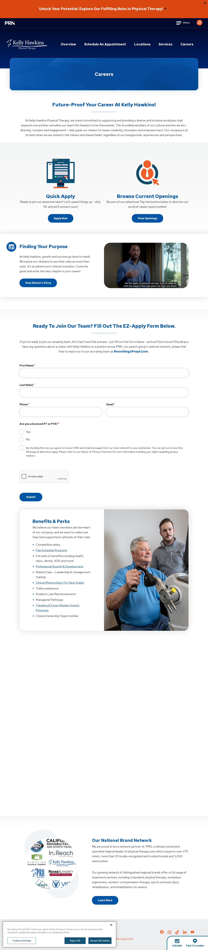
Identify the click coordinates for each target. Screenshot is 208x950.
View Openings (147, 218)
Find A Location (195, 945)
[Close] (111, 924)
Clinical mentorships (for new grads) (60, 583)
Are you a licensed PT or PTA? (39, 424)
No (28, 439)
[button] (199, 21)
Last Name (26, 385)
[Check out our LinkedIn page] (185, 933)
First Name (27, 365)
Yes (28, 432)
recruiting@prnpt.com (131, 351)
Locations (142, 44)
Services (165, 44)
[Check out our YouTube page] (192, 932)
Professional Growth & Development (59, 566)
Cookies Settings (22, 940)
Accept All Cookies (100, 940)
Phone (24, 404)
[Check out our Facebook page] (162, 933)
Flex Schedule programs (51, 550)
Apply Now (60, 218)
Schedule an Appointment (105, 44)
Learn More (105, 900)
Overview (68, 44)
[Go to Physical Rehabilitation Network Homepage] (14, 25)
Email (109, 404)
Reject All (75, 940)
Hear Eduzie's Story (38, 283)
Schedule (177, 945)
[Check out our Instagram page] (169, 933)
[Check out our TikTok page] (177, 933)
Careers (187, 44)
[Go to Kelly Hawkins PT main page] (26, 44)
